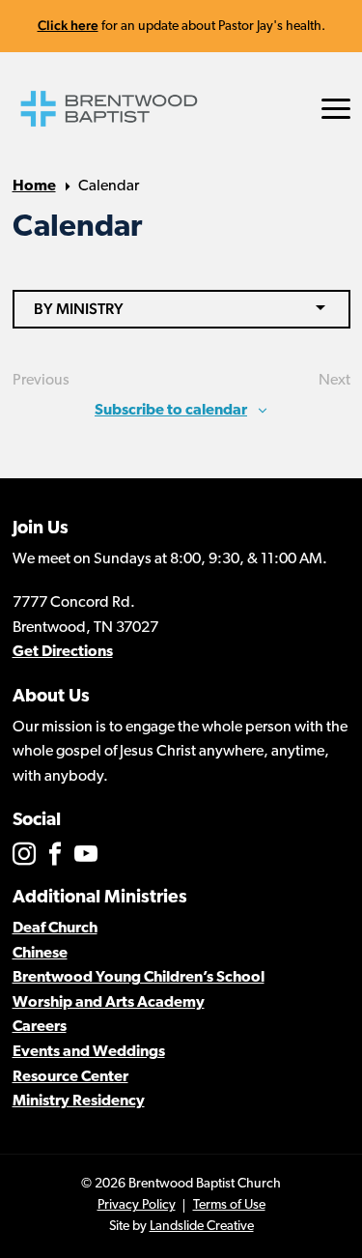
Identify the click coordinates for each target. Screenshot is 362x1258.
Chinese (40, 953)
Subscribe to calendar (171, 410)
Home (34, 186)
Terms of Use (229, 1205)
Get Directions (63, 652)
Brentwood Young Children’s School (139, 978)
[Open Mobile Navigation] (335, 109)
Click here (68, 25)
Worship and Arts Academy (109, 1003)
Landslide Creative (202, 1226)
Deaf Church (55, 928)
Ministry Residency (79, 1101)
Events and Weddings (89, 1052)
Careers (40, 1027)
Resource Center (70, 1077)
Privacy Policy (136, 1205)
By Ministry (79, 309)
